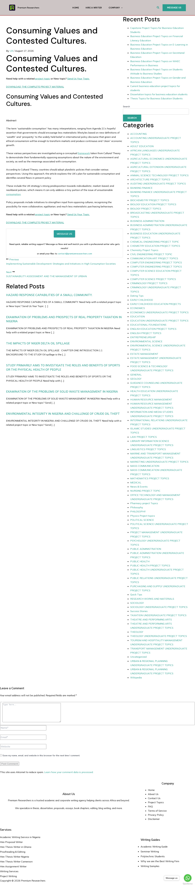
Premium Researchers (28, 7)
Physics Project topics (142, 515)
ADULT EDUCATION (142, 146)
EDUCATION (137, 316)
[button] (158, 8)
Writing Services (9, 871)
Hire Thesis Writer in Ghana (15, 846)
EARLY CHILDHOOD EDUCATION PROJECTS (155, 303)
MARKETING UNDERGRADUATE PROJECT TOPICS (159, 461)
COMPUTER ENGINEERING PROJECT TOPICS (156, 262)
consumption (13, 194)
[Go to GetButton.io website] (188, 884)
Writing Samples (150, 866)
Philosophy (136, 507)
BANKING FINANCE (141, 187)
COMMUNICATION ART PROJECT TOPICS (154, 258)
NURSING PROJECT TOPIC (145, 490)
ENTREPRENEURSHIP (143, 337)
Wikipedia (136, 677)
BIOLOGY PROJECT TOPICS (145, 208)
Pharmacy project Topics (144, 503)
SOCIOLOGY (137, 602)
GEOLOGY (135, 378)
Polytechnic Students (153, 856)
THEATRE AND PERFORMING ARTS (151, 619)
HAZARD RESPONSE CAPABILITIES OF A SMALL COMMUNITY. (49, 295)
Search (126, 106)
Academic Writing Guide (154, 846)
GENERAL (136, 374)
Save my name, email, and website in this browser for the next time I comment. (41, 755)
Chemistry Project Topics (144, 250)
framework (84, 153)
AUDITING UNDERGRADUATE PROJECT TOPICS (158, 183)
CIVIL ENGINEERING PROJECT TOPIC (151, 254)
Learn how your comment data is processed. (68, 772)
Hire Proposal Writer (11, 842)
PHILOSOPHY (138, 511)
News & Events (139, 486)
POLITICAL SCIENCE (142, 519)
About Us (153, 794)
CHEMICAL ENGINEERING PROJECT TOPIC (154, 241)
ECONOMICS (137, 308)
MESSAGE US (64, 233)
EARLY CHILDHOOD (141, 299)
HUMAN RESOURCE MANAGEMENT (151, 399)
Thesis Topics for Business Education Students (156, 98)
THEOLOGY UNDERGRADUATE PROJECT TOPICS (158, 636)
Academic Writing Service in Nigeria (20, 837)
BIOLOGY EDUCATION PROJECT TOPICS (153, 204)
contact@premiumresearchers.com (75, 253)
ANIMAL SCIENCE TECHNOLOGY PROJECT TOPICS (159, 175)
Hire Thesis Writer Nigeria (14, 856)
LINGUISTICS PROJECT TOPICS (148, 449)
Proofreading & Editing (12, 851)
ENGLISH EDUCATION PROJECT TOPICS (153, 328)
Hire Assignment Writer (13, 866)
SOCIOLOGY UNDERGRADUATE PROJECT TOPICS (159, 607)
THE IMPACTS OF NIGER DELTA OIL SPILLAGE (38, 343)
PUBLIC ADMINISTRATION (145, 548)
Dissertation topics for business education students (159, 94)
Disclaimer (154, 818)
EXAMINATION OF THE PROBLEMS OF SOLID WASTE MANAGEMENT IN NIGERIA (62, 391)
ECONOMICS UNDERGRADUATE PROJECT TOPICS (159, 312)
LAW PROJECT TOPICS (143, 436)
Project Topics (156, 802)
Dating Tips (137, 295)
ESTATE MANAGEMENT (144, 353)
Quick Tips (136, 594)
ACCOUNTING (138, 133)
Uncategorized (138, 656)
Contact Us (154, 798)
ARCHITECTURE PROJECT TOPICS (150, 179)
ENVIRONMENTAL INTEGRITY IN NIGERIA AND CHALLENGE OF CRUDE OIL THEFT (63, 413)
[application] (121, 8)
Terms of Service (157, 810)
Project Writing (8, 876)
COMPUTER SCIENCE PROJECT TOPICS (153, 279)
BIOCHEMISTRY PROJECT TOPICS (149, 200)
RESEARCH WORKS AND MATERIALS (152, 598)
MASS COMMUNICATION (144, 465)
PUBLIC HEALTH (139, 561)
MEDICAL (135, 482)
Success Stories (139, 611)
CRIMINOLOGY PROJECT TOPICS (148, 283)
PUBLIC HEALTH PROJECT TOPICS (150, 565)
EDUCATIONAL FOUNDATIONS (148, 324)
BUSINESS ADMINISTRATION (147, 220)
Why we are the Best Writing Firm (160, 861)
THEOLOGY (136, 631)
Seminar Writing (150, 851)
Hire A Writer (94, 8)
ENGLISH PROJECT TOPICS (145, 333)
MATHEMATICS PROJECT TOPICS (149, 478)
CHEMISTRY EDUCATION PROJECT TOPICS (155, 245)
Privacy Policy (156, 814)
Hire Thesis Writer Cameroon (16, 861)
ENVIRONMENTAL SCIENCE (146, 341)
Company (114, 8)
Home (75, 8)
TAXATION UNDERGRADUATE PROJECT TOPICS (158, 615)
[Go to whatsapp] (187, 878)
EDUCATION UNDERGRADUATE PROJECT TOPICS (159, 320)
